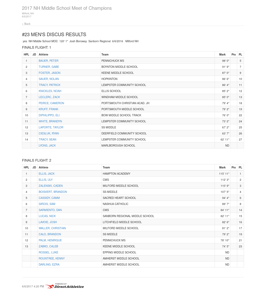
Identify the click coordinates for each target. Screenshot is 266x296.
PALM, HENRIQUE (50, 240)
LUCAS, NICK (47, 216)
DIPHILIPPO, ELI (49, 115)
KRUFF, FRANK (48, 109)
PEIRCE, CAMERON (51, 103)
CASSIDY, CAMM (49, 198)
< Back (26, 24)
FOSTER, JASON (49, 73)
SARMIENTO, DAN (50, 210)
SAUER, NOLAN (49, 79)
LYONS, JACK (47, 145)
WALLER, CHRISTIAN (52, 228)
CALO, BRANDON (50, 234)
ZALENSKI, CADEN (51, 186)
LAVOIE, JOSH (48, 222)
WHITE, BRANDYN (50, 121)
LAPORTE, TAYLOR (51, 127)
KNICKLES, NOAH (50, 91)
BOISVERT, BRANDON (53, 192)
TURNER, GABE (49, 67)
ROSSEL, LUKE (48, 252)
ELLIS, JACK (47, 173)
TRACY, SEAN (47, 139)
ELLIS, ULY (46, 180)
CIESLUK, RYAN (49, 133)
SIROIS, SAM (47, 204)
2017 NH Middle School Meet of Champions (67, 7)
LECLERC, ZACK (49, 97)
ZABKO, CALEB (48, 246)
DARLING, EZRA (49, 264)
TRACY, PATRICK (49, 85)
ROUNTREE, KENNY (52, 258)
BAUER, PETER (48, 61)
